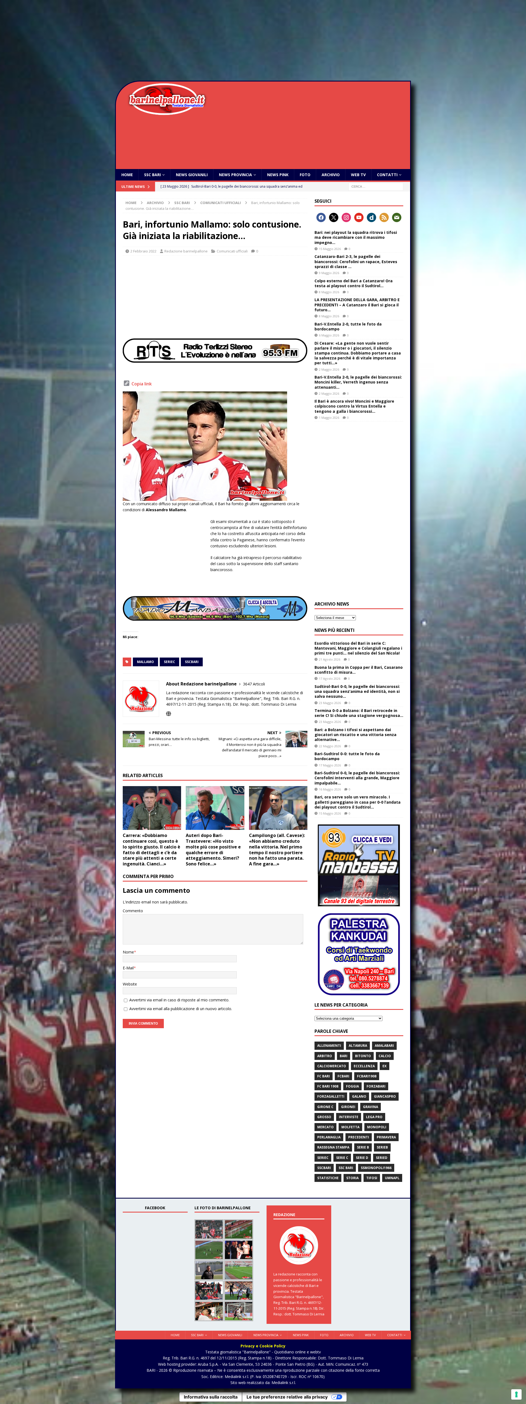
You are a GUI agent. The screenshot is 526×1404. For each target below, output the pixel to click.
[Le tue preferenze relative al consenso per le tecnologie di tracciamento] (516, 1394)
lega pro (374, 1117)
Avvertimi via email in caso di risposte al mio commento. (179, 999)
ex (384, 1066)
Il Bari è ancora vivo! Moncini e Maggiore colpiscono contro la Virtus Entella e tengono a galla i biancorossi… (354, 406)
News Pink (277, 174)
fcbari (343, 1076)
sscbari (192, 661)
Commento (133, 910)
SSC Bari (152, 174)
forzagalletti (330, 1096)
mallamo (145, 661)
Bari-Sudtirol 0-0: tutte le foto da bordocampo (347, 756)
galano (359, 1096)
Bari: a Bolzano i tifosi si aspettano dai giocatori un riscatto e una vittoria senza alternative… (355, 734)
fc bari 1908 (327, 1086)
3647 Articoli (254, 684)
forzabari (376, 1086)
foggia (352, 1086)
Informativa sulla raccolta (211, 1397)
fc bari (323, 1076)
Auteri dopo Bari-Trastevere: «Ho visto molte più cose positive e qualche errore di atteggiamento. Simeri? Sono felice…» (213, 849)
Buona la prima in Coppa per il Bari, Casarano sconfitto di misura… (359, 670)
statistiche (328, 1178)
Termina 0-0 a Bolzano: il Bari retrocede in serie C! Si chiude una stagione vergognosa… (359, 713)
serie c (342, 1157)
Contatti (387, 174)
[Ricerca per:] (375, 186)
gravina (370, 1106)
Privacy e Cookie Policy (263, 1345)
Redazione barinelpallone (186, 251)
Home (127, 174)
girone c (325, 1106)
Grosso (324, 1117)
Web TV (358, 174)
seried (381, 1157)
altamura (358, 1045)
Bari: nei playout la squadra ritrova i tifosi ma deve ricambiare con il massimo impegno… (356, 237)
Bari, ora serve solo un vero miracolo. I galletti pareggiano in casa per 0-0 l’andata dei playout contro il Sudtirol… (358, 801)
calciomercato (331, 1066)
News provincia (235, 174)
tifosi (371, 1178)
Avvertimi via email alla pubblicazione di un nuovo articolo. (180, 1008)
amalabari (384, 1045)
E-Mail (128, 967)
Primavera (386, 1137)
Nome (128, 952)
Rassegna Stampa (333, 1147)
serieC (169, 661)
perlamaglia (329, 1137)
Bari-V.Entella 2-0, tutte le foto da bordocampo (348, 326)
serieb (382, 1147)
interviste (348, 1117)
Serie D (362, 1157)
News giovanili (192, 174)
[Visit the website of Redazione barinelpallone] (168, 713)
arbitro (324, 1056)
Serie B (363, 1147)
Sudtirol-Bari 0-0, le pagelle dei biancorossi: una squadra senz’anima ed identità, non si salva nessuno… (357, 691)
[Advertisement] (263, 41)
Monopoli (376, 1127)
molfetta (350, 1127)
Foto (305, 174)
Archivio (331, 174)
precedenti (358, 1137)
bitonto (363, 1056)
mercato (325, 1127)
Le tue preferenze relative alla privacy (287, 1397)
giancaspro (385, 1096)
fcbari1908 (366, 1076)
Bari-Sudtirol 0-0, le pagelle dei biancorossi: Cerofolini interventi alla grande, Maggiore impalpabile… (357, 777)
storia (352, 1178)
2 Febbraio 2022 (143, 251)
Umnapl (392, 1178)
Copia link (142, 383)
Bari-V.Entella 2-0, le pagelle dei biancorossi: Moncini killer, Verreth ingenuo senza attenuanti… (358, 381)
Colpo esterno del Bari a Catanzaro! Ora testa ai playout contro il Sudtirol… (354, 283)
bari (343, 1056)
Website (130, 984)
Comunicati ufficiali (232, 251)
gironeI (348, 1106)
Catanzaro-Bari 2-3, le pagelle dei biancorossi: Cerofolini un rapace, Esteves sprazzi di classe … (356, 261)
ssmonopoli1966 (376, 1167)
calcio (385, 1056)
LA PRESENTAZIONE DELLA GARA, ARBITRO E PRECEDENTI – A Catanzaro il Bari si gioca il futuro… (357, 304)
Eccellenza (364, 1066)
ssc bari (346, 1167)
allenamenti (329, 1045)
